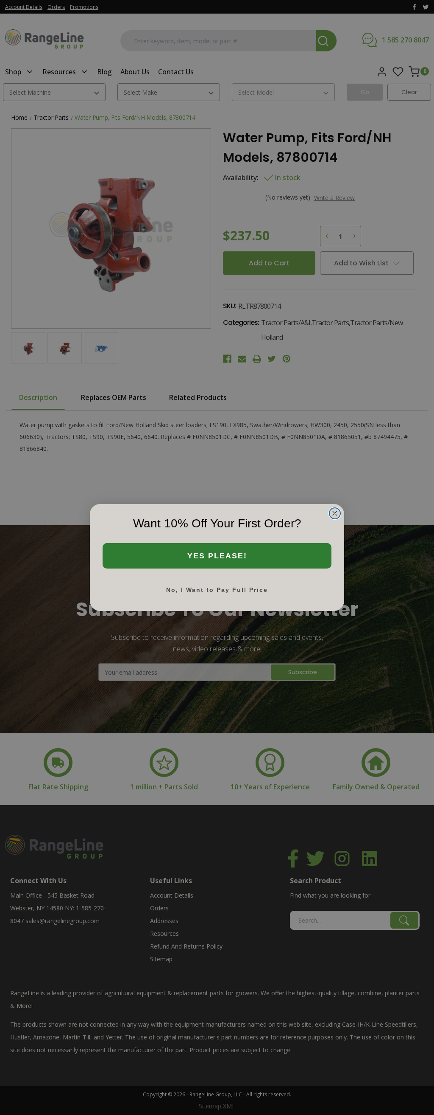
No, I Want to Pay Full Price (217, 589)
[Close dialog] (335, 513)
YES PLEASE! (217, 556)
